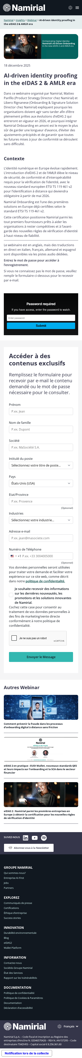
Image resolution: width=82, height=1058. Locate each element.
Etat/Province (18, 495)
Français (69, 1026)
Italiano (71, 7)
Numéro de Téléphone (25, 549)
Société (14, 441)
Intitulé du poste (21, 459)
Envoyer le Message (41, 657)
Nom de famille (20, 423)
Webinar (32, 20)
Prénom (15, 405)
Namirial (8, 20)
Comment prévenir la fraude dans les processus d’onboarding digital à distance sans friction (33, 725)
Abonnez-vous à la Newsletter (31, 848)
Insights (20, 20)
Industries (16, 513)
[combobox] (15, 556)
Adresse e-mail (19, 531)
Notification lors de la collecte (27, 1053)
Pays (12, 477)
